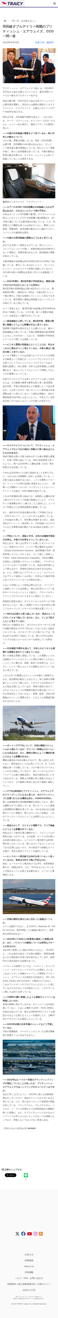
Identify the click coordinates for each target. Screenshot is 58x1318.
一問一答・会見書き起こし (23, 20)
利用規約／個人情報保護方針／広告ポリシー (29, 1284)
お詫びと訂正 (29, 1290)
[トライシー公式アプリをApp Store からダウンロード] (31, 1244)
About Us (29, 1266)
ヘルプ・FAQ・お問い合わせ (29, 1278)
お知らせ (29, 1254)
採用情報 (29, 1260)
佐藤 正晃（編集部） (45, 42)
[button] (54, 3)
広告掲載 (29, 1272)
